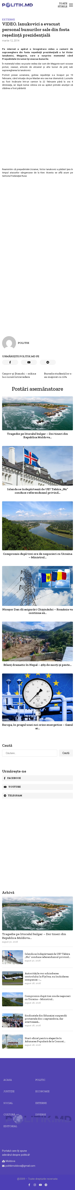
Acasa (7, 1079)
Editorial (10, 1126)
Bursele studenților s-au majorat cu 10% (58, 375)
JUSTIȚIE (8, 1091)
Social (8, 1103)
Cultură (9, 1114)
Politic (40, 1079)
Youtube (14, 786)
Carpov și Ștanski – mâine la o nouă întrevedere (19, 375)
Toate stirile (62, 5)
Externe (8, 19)
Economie (42, 1091)
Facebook (14, 778)
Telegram (15, 795)
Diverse (40, 1114)
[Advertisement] (37, 128)
